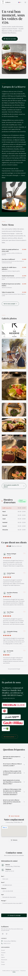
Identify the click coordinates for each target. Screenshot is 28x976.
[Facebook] (6, 933)
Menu (2, 955)
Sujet (2, 894)
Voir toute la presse (9, 736)
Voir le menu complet (9, 303)
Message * (3, 900)
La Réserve (7, 2)
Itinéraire (15, 840)
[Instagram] (2, 933)
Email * (3, 882)
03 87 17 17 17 (9, 871)
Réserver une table (11, 39)
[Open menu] (25, 2)
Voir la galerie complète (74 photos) (11, 486)
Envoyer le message (15, 915)
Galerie (3, 957)
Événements (4, 959)
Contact (3, 964)
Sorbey (14, 971)
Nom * (2, 876)
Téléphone (3, 888)
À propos (3, 952)
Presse (2, 962)
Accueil (3, 950)
